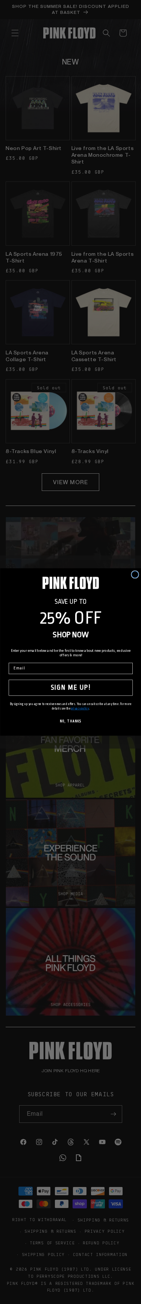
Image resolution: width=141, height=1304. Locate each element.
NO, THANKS (70, 721)
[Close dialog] (135, 574)
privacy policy (79, 708)
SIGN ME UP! (71, 687)
